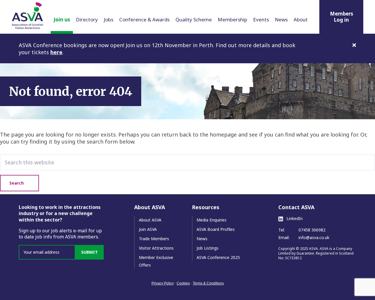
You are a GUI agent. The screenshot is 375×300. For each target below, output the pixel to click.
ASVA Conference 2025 (218, 257)
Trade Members (154, 238)
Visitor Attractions (156, 248)
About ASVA (150, 220)
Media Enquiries (211, 220)
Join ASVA (148, 229)
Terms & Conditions (208, 283)
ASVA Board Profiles (216, 229)
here (56, 52)
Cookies (183, 283)
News (202, 238)
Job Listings (208, 248)
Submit (89, 252)
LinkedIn (294, 218)
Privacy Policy (162, 283)
